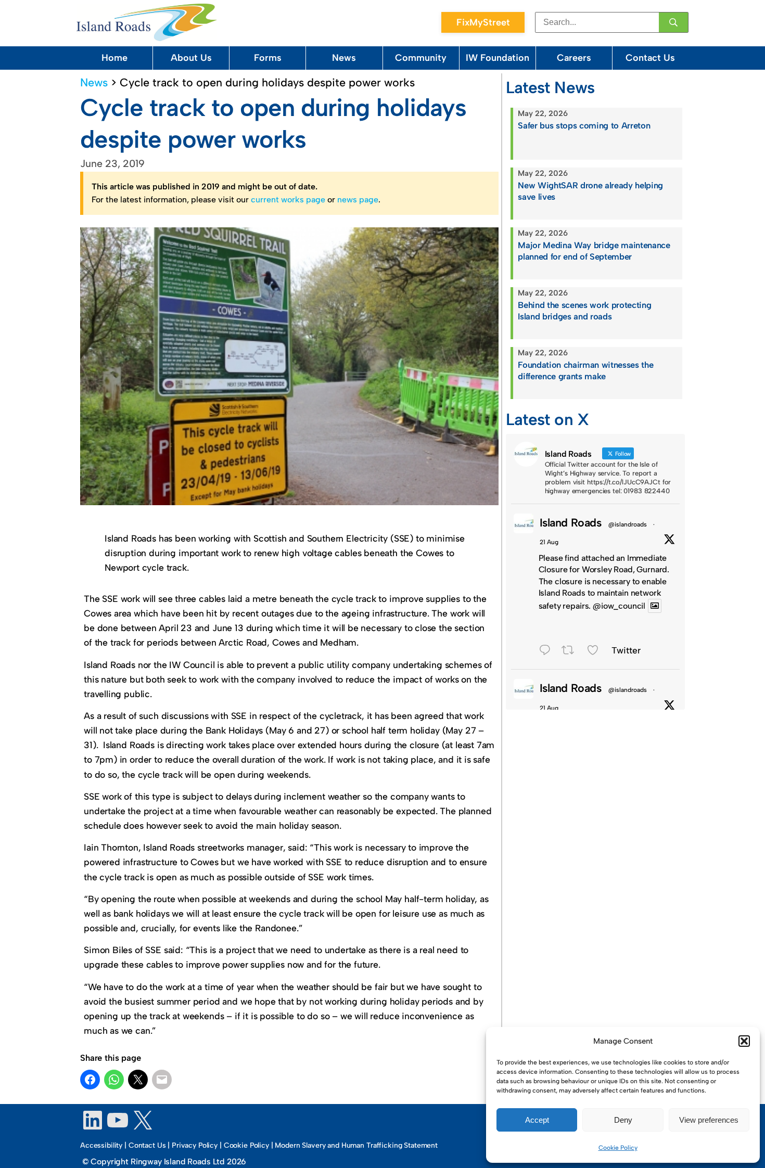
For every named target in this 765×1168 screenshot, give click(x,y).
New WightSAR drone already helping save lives (590, 191)
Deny (623, 1119)
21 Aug (549, 542)
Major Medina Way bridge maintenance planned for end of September (594, 251)
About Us (191, 57)
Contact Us (650, 57)
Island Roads (571, 522)
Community (421, 57)
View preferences (708, 1119)
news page (357, 199)
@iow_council (619, 606)
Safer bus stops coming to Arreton (584, 125)
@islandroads (627, 524)
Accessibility (101, 1145)
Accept (537, 1119)
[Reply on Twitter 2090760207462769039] (547, 651)
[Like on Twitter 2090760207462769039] (596, 651)
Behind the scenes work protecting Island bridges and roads (584, 311)
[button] (744, 1041)
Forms (268, 57)
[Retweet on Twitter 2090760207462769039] (571, 651)
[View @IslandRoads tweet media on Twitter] (654, 606)
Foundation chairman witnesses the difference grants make (585, 370)
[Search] (673, 22)
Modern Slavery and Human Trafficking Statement (356, 1145)
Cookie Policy (618, 1147)
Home (114, 57)
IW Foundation (497, 57)
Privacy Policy (195, 1145)
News (344, 57)
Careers (574, 57)
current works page (288, 199)
